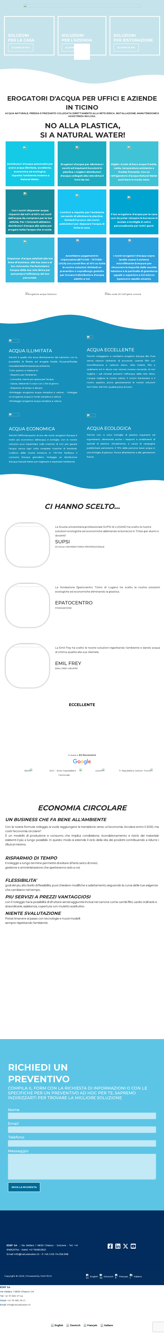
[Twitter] (125, 1246)
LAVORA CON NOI (96, 1318)
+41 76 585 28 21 (16, 1300)
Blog (5, 1318)
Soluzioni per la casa (45, 1310)
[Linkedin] (118, 1246)
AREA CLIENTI (72, 1318)
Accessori (135, 1310)
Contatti (19, 1318)
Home (6, 1310)
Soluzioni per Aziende (112, 1310)
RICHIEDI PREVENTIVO (43, 1318)
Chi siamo (21, 1310)
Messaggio (18, 1151)
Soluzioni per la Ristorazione (78, 1310)
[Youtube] (133, 1246)
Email (13, 1123)
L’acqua (152, 1310)
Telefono (16, 1137)
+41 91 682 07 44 (13, 1296)
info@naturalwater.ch (19, 1304)
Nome (13, 1110)
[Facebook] (110, 1246)
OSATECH (46, 1276)
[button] (82, 299)
